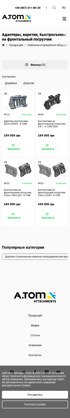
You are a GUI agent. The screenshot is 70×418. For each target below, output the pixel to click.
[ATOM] (3, 45)
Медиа (35, 325)
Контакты (35, 355)
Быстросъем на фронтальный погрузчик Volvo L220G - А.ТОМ (51, 193)
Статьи (35, 335)
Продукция (35, 315)
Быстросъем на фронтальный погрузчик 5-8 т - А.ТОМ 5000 (51, 124)
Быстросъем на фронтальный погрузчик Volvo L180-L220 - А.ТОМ (17, 193)
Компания (35, 345)
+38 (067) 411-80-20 (27, 7)
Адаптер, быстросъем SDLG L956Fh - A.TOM (16, 122)
